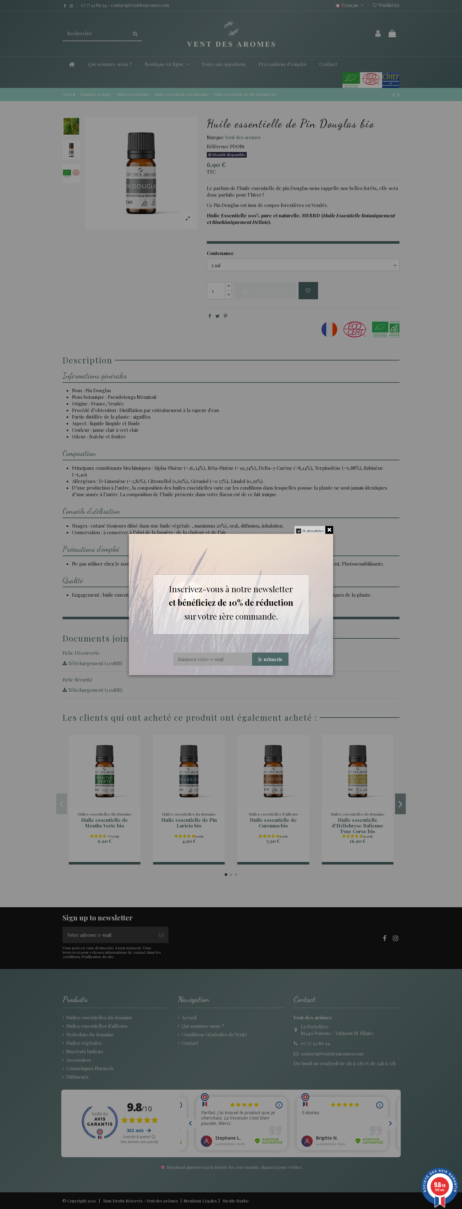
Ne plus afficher (313, 531)
